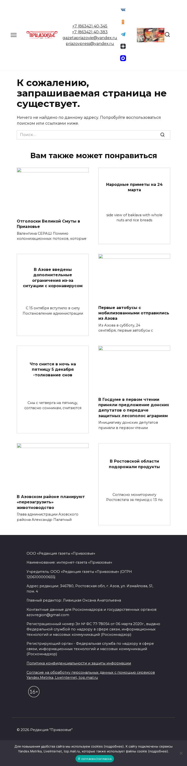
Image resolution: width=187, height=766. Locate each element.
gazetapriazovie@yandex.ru (90, 37)
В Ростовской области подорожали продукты (134, 464)
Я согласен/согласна (95, 759)
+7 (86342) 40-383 (90, 32)
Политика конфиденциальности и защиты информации (79, 663)
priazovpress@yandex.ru (90, 43)
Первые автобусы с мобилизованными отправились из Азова (133, 313)
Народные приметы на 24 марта (134, 187)
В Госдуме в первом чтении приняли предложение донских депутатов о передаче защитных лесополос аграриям (133, 407)
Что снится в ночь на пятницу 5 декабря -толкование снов (53, 369)
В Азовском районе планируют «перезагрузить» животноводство (51, 502)
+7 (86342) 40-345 (89, 26)
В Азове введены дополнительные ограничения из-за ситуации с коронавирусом (53, 277)
